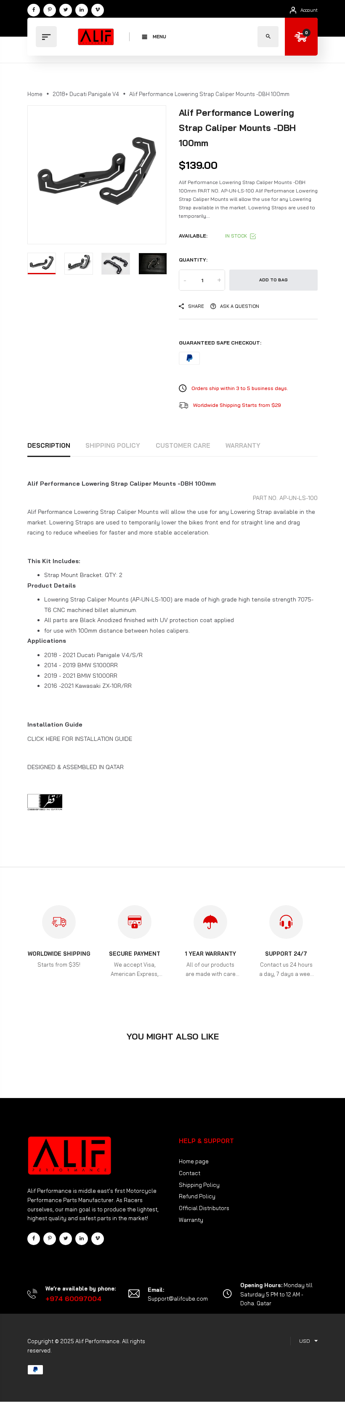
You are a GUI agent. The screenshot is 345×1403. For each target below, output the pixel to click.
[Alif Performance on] (81, 10)
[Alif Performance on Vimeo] (97, 10)
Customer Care (183, 445)
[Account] (293, 10)
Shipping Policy (112, 445)
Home (34, 94)
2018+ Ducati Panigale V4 (86, 94)
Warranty (243, 445)
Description (48, 445)
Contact (189, 1173)
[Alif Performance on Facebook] (33, 10)
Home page (194, 1161)
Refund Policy (197, 1196)
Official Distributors (204, 1208)
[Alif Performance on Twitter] (65, 10)
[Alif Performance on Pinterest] (49, 10)
